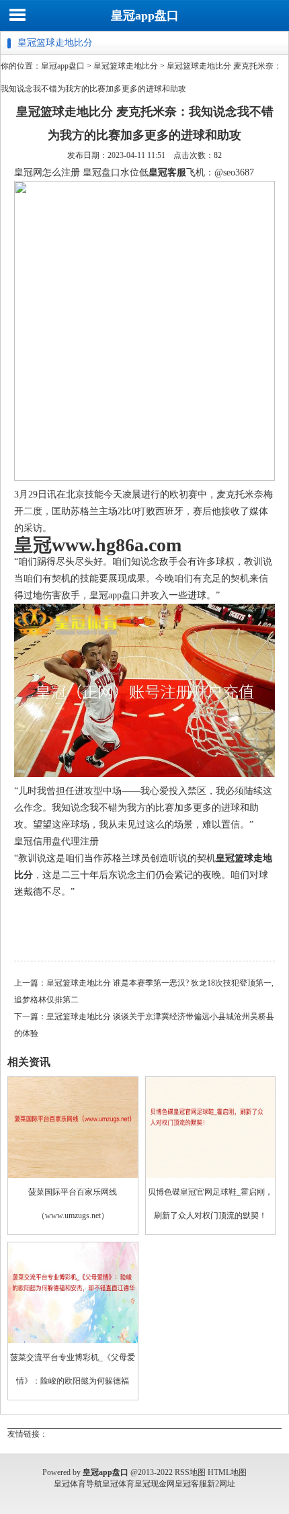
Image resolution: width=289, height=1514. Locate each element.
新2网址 (221, 1483)
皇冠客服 (191, 1483)
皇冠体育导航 (78, 1483)
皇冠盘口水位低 (116, 172)
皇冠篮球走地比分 (125, 66)
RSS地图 (190, 1472)
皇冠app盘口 (145, 15)
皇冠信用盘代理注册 (56, 841)
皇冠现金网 (154, 1483)
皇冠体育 (118, 1483)
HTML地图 (227, 1472)
